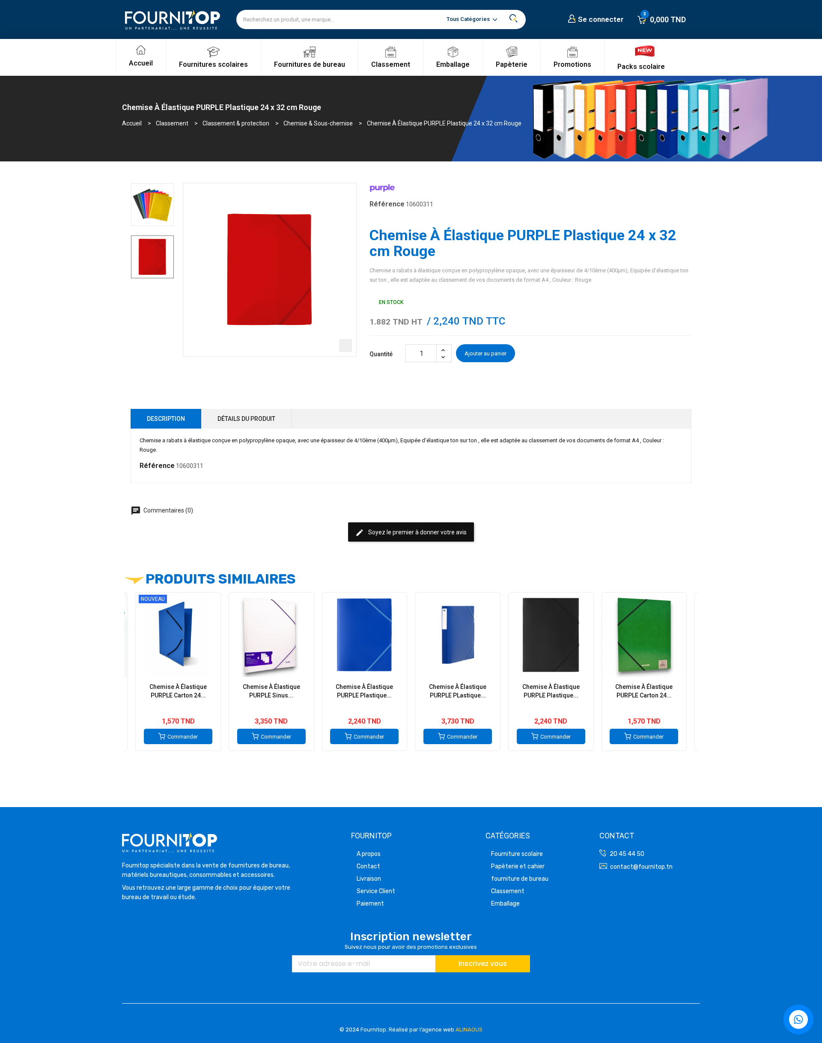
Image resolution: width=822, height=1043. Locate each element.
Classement (390, 64)
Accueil (141, 63)
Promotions (572, 64)
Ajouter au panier (485, 353)
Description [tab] (166, 418)
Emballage (453, 64)
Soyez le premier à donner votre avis (411, 532)
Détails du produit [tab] (246, 418)
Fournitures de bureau (309, 64)
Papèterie (511, 64)
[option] (152, 204)
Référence (387, 204)
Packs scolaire (641, 67)
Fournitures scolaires (213, 64)
